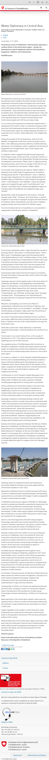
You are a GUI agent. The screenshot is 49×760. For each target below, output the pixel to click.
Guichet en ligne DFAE (9, 658)
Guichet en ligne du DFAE (11, 692)
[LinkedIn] (7, 649)
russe (5, 37)
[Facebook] (2, 649)
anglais (5, 35)
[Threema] (9, 649)
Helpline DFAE (7, 722)
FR (38, 2)
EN (42, 2)
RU (47, 2)
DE (30, 2)
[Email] (13, 649)
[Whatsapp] (11, 649)
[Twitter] (4, 649)
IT (34, 2)
